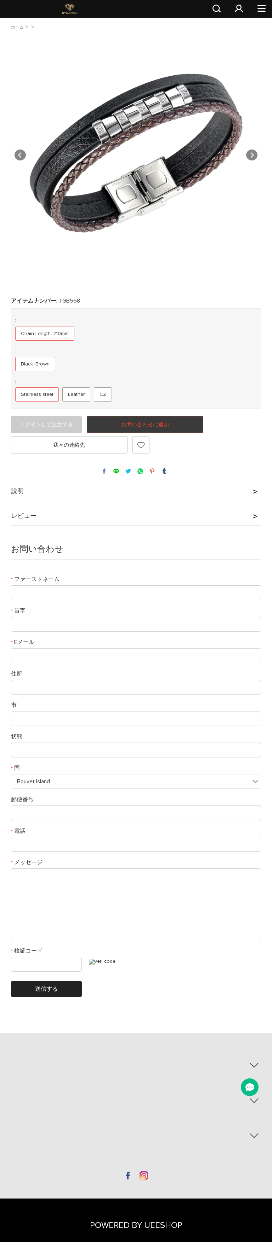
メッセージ (26, 862)
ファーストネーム (35, 579)
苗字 (18, 611)
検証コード (26, 951)
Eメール (22, 642)
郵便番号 (22, 799)
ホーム (17, 27)
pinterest (152, 471)
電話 (18, 831)
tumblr (164, 471)
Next (251, 155)
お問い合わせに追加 (145, 424)
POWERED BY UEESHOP (136, 1225)
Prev (20, 155)
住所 (16, 673)
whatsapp (140, 471)
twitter (128, 471)
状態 (16, 736)
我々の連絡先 (69, 445)
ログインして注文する (46, 424)
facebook (104, 471)
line (116, 471)
